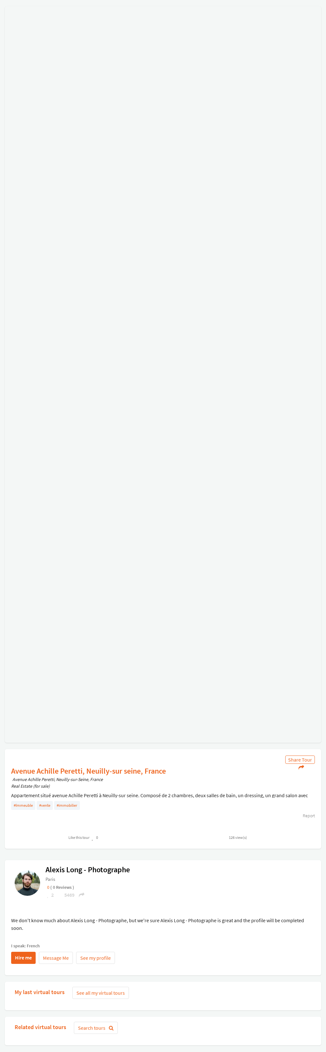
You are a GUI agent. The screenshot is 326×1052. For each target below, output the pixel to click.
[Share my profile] (79, 895)
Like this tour (78, 837)
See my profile (95, 958)
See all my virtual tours (100, 993)
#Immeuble (23, 805)
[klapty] (27, 883)
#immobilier (67, 805)
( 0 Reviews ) (62, 887)
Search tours (92, 1028)
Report (308, 816)
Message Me (56, 958)
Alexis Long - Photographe (88, 869)
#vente (44, 805)
